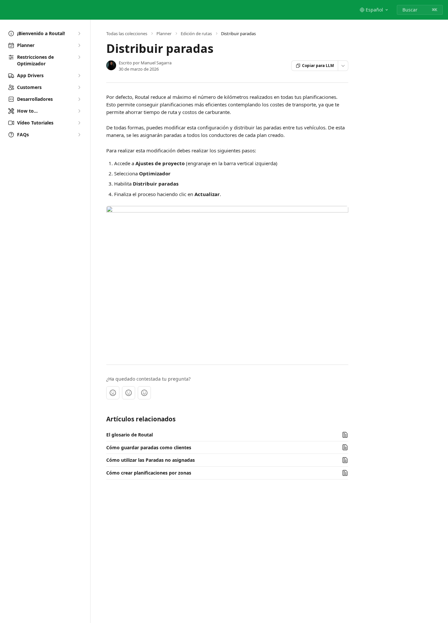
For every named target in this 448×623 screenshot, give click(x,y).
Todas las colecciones (126, 33)
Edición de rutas (196, 33)
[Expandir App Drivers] (79, 75)
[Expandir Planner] (79, 45)
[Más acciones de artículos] (343, 65)
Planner (164, 33)
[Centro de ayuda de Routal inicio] (6, 10)
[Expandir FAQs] (79, 134)
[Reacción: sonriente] (144, 392)
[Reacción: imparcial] (128, 392)
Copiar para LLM (318, 65)
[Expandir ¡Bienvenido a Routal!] (79, 33)
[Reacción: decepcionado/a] (112, 392)
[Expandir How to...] (79, 111)
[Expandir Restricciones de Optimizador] (79, 57)
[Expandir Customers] (79, 87)
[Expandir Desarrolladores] (79, 99)
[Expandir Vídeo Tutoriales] (79, 122)
